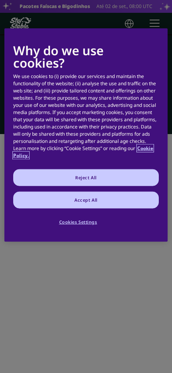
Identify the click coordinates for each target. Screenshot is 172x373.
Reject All (86, 177)
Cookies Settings (78, 222)
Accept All (86, 200)
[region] (86, 134)
